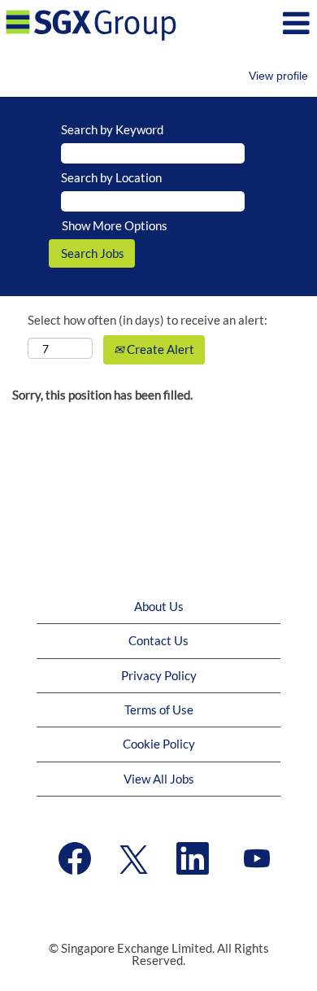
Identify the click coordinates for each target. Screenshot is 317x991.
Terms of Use (158, 709)
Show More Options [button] (114, 225)
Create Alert (159, 349)
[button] (264, 23)
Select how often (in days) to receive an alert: (147, 319)
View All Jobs (159, 778)
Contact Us (158, 640)
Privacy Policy (159, 675)
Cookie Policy (159, 743)
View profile (278, 75)
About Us (159, 606)
